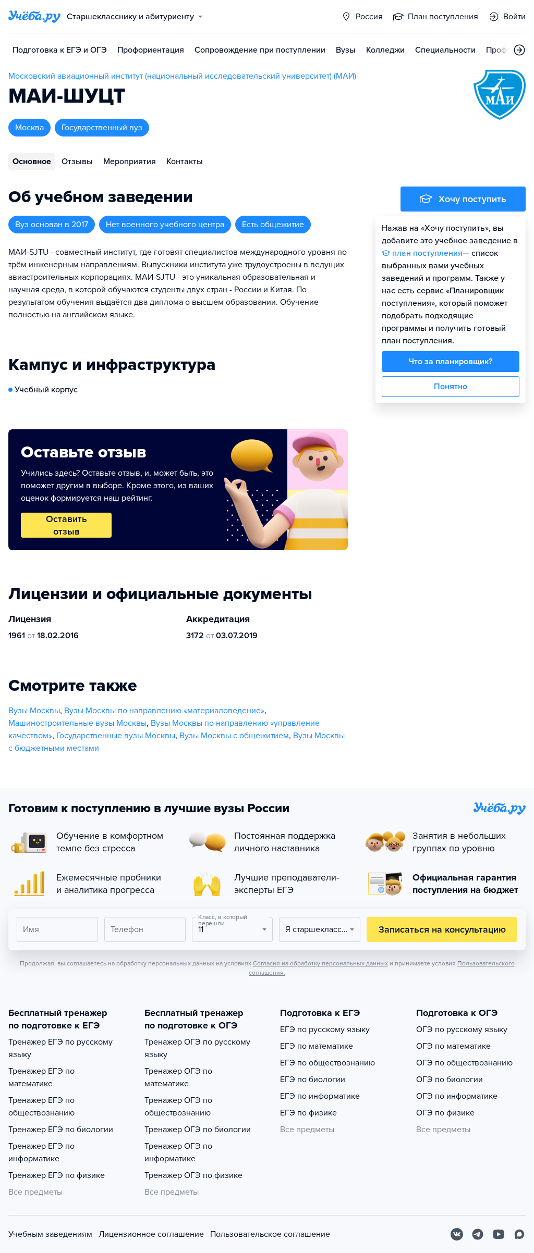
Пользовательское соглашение (270, 1234)
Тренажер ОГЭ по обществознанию (178, 1106)
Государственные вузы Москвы (115, 735)
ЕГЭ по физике (308, 1113)
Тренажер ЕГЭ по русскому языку (60, 1048)
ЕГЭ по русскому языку (325, 1029)
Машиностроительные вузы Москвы (77, 723)
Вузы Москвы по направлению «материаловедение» (164, 710)
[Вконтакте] (457, 1234)
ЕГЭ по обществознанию (327, 1063)
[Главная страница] (34, 16)
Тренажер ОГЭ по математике (178, 1077)
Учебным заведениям (50, 1234)
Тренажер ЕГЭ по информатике (41, 1152)
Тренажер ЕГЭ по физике (56, 1175)
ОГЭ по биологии (449, 1079)
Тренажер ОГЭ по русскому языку (197, 1048)
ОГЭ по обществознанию (464, 1063)
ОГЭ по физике (445, 1113)
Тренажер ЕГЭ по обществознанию (41, 1106)
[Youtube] (498, 1234)
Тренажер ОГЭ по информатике (178, 1152)
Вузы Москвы (34, 710)
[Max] (519, 1234)
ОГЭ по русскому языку (461, 1029)
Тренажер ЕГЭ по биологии (60, 1129)
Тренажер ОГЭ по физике (193, 1175)
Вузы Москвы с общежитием (234, 735)
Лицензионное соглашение (151, 1234)
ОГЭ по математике (453, 1046)
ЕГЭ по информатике (320, 1096)
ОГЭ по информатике (456, 1096)
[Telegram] (477, 1234)
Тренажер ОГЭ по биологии (197, 1129)
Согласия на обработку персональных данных (320, 963)
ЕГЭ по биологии (312, 1079)
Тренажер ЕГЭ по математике (41, 1077)
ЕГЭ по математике (316, 1046)
